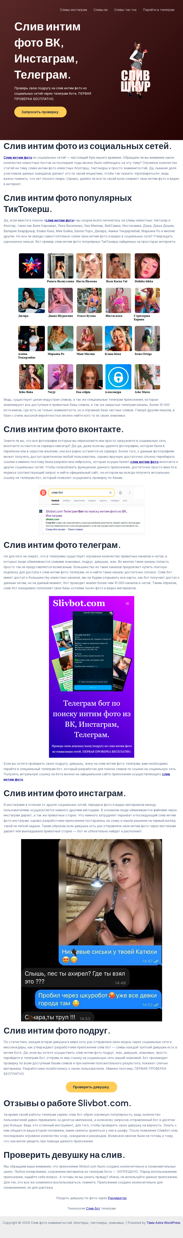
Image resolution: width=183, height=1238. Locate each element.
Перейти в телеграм (158, 10)
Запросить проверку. (40, 112)
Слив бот (93, 1208)
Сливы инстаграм (73, 10)
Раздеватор (117, 1198)
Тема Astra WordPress (163, 1223)
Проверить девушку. (91, 1087)
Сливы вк (100, 10)
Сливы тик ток (125, 10)
